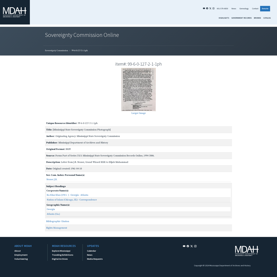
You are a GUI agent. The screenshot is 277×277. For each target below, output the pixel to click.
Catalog (267, 18)
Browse (257, 18)
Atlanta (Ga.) (53, 214)
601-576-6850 (222, 8)
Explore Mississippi (61, 250)
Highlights (224, 18)
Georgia (51, 209)
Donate (265, 8)
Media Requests (95, 258)
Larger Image (138, 113)
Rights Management (56, 227)
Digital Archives (60, 258)
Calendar (91, 250)
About (17, 250)
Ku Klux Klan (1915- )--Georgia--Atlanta (67, 195)
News (234, 8)
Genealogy (244, 8)
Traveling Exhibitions (62, 254)
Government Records (241, 18)
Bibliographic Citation (57, 221)
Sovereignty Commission (56, 50)
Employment (21, 254)
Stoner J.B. (51, 179)
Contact (255, 8)
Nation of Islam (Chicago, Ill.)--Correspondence (72, 199)
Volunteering (21, 258)
